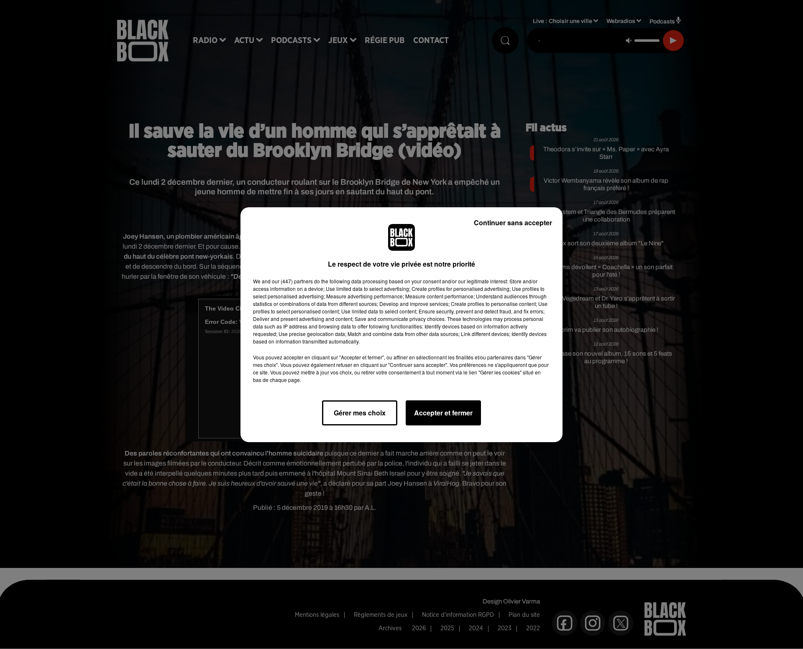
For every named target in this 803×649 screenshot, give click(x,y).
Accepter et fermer (443, 412)
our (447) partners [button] (292, 281)
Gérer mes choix (360, 412)
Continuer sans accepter (513, 222)
